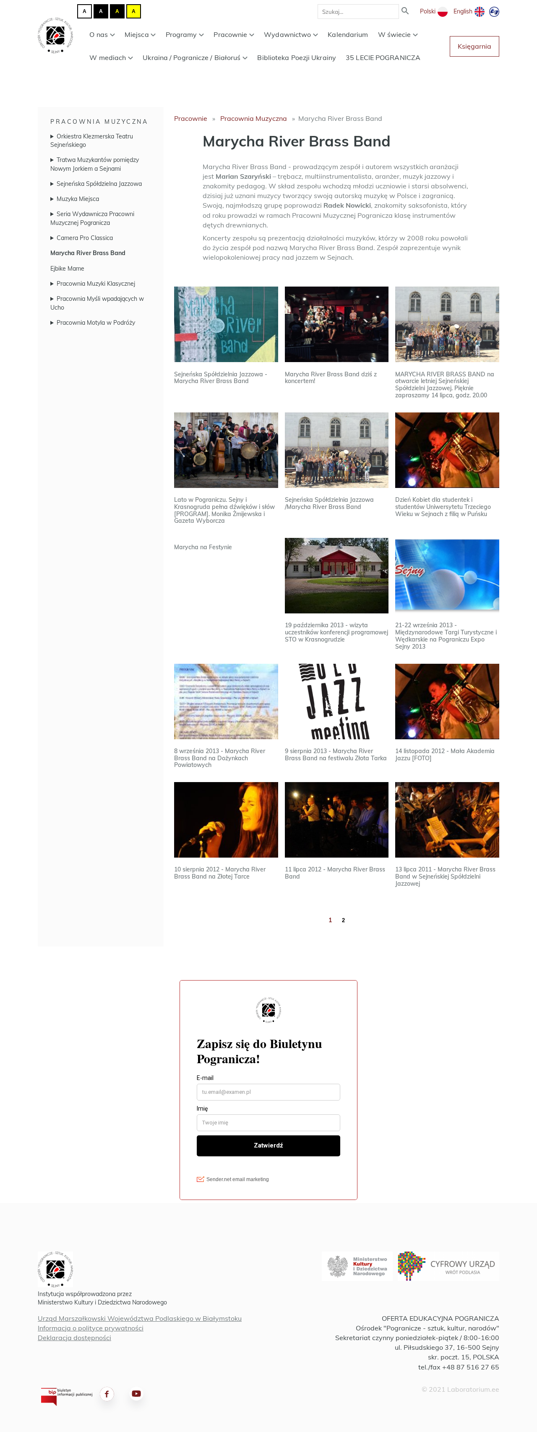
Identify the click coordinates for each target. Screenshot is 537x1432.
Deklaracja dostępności (74, 1337)
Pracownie (230, 34)
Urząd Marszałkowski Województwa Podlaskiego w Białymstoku (140, 1318)
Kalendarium (348, 34)
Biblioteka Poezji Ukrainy (296, 57)
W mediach (107, 57)
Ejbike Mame (67, 268)
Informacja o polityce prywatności (90, 1328)
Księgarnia (474, 46)
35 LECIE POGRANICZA (383, 57)
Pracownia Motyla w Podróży (96, 322)
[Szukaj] (405, 11)
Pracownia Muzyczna (99, 121)
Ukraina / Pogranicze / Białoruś (191, 57)
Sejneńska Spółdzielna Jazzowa (99, 184)
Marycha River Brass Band (87, 253)
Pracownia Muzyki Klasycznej (96, 283)
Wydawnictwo (287, 34)
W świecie (394, 34)
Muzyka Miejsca (78, 199)
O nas (98, 34)
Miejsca (137, 34)
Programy (181, 34)
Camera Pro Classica (85, 238)
